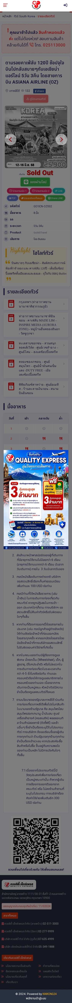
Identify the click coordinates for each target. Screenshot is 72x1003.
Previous (7, 500)
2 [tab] (39, 545)
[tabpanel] (36, 499)
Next (64, 500)
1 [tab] (33, 545)
